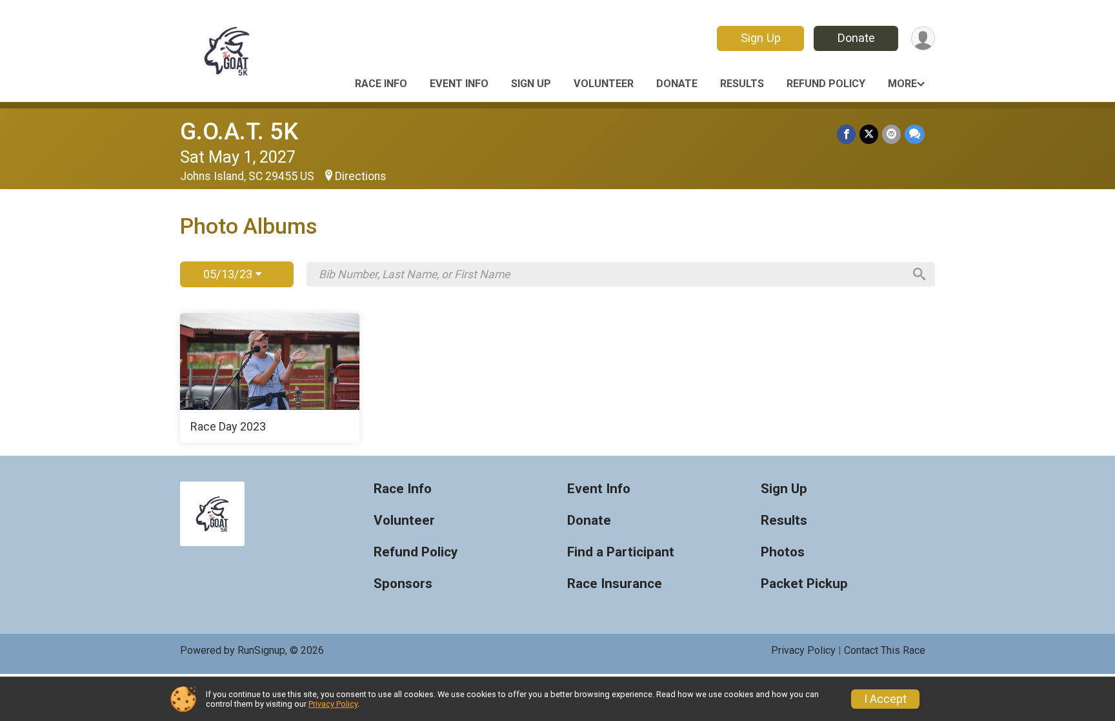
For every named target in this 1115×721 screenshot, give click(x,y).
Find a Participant (620, 552)
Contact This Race (884, 650)
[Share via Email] (891, 134)
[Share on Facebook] (846, 134)
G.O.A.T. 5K (239, 131)
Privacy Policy (803, 650)
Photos (783, 552)
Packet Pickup (804, 583)
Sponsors (403, 583)
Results (742, 83)
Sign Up (761, 38)
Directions (361, 176)
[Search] (919, 274)
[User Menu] (923, 38)
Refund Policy (826, 83)
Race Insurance (614, 583)
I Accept (885, 699)
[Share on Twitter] (868, 134)
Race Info (381, 83)
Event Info (459, 83)
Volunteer (604, 83)
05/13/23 (229, 274)
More (902, 83)
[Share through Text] (915, 134)
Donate (856, 38)
